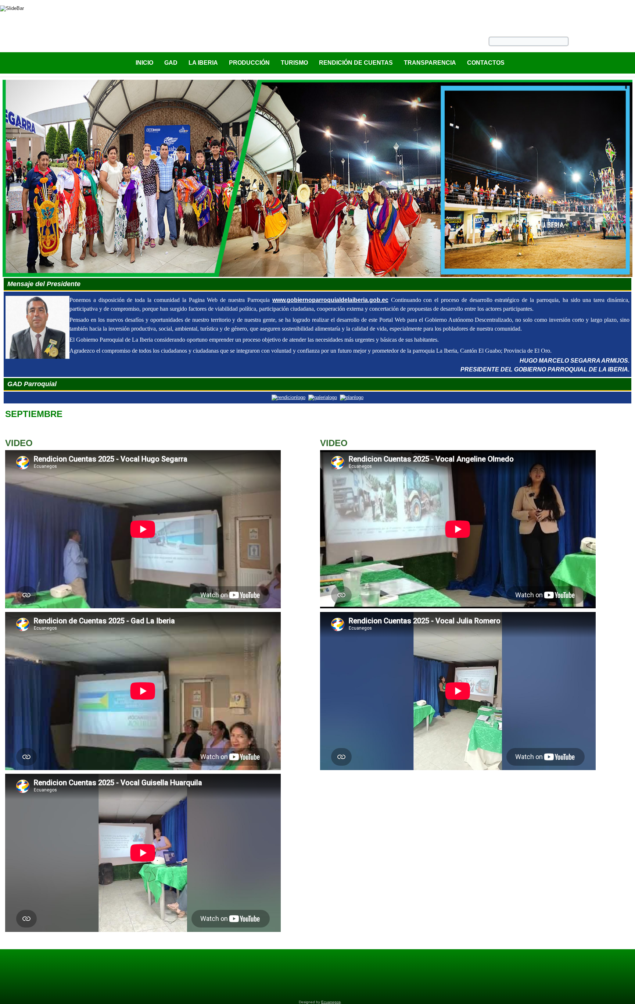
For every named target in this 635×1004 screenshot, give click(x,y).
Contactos (486, 63)
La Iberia (203, 63)
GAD (170, 63)
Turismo (294, 63)
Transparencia (430, 63)
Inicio (144, 63)
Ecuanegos (331, 1002)
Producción (249, 63)
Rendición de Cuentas (356, 63)
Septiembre (33, 414)
